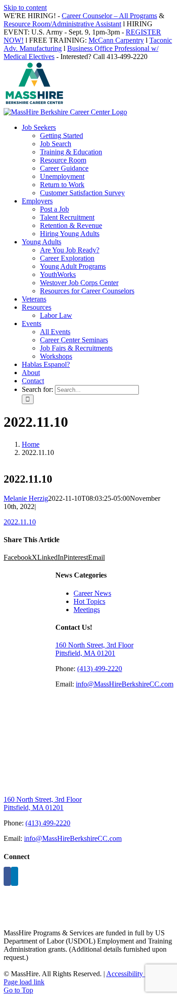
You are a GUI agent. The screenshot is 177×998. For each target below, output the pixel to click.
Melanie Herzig (26, 498)
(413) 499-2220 (99, 668)
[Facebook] (7, 876)
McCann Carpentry (116, 40)
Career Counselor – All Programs (109, 16)
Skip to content (25, 7)
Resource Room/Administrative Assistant (62, 24)
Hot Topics (89, 601)
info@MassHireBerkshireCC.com (124, 684)
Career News (92, 593)
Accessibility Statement (139, 974)
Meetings (87, 609)
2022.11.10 (20, 522)
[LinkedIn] (14, 876)
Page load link (24, 982)
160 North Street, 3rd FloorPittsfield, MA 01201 (94, 649)
